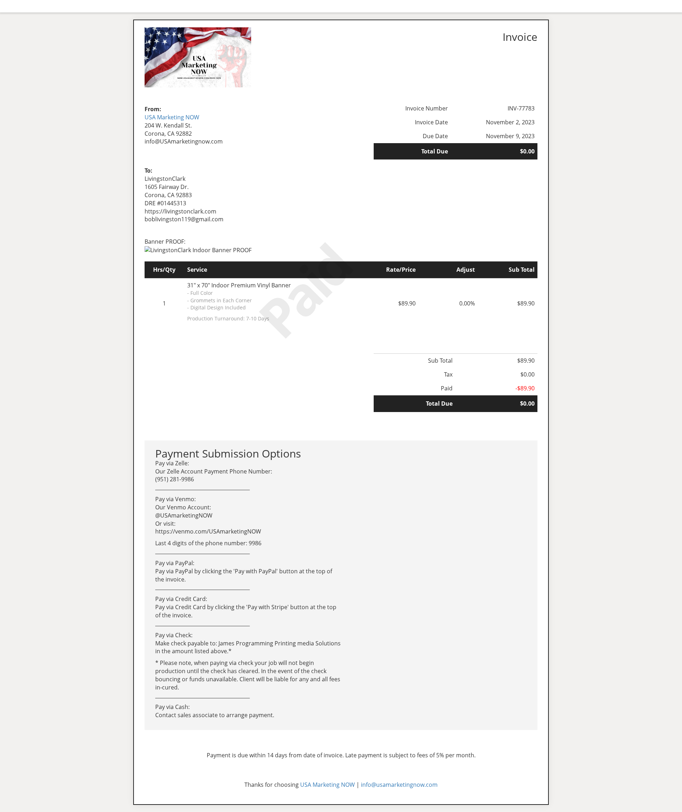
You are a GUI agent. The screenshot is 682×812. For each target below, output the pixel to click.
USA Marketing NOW (172, 117)
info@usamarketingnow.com (399, 785)
